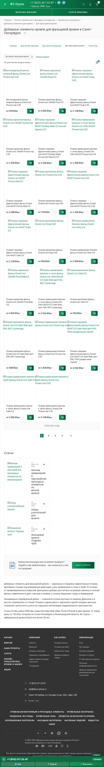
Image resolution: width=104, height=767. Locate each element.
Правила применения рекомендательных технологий (88, 672)
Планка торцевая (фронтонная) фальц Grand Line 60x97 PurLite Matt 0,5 (19, 203)
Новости (32, 643)
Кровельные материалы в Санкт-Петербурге (43, 743)
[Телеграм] (59, 2)
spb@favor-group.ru (37, 689)
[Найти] (83, 4)
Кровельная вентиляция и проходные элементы (37, 712)
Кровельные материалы (80, 712)
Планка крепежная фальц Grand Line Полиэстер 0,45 (50, 202)
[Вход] (90, 4)
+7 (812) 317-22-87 (42, 2)
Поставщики (84, 647)
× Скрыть (96, 755)
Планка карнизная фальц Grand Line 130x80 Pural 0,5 (50, 100)
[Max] (63, 2)
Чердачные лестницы (21, 716)
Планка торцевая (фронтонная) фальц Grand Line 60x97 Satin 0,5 (19, 252)
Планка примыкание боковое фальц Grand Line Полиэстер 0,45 (51, 354)
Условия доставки (61, 647)
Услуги (7, 654)
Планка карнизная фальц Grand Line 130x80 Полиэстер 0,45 (20, 151)
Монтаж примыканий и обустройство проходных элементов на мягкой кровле (39, 481)
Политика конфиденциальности (88, 664)
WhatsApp (52, 733)
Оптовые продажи (86, 651)
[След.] (71, 435)
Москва (35, 6)
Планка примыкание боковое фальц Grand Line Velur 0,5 (83, 251)
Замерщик (97, 759)
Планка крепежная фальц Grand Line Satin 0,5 (82, 300)
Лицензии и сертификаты (39, 655)
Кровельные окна (46, 716)
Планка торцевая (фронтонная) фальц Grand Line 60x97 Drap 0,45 (83, 102)
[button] (30, 111)
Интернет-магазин (26, 12)
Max (59, 733)
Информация (86, 638)
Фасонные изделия (74, 720)
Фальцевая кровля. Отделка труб (37, 539)
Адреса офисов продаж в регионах (39, 660)
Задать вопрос (83, 565)
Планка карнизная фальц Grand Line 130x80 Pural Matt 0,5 (19, 302)
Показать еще (52, 426)
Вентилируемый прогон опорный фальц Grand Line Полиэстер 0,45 (18, 102)
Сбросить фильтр (42, 57)
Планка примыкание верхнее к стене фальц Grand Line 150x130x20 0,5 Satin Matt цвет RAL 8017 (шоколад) (51, 303)
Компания (34, 638)
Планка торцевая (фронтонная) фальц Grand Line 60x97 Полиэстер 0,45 (83, 203)
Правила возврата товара (61, 656)
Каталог (8, 638)
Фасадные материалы (49, 720)
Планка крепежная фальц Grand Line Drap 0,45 (50, 251)
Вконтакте (38, 733)
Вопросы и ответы (86, 655)
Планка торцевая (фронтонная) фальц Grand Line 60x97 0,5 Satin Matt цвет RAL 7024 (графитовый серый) (83, 356)
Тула (48, 6)
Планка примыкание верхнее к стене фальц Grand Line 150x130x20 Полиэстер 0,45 (83, 151)
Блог (81, 643)
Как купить (60, 638)
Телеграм (45, 733)
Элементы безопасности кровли (76, 716)
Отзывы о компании (37, 651)
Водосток (93, 720)
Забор (52, 724)
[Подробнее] (43, 464)
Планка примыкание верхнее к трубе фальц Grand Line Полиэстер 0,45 (51, 408)
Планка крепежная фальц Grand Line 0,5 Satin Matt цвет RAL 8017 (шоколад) (20, 354)
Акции (7, 670)
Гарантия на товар (61, 651)
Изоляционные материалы (20, 720)
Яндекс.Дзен (66, 733)
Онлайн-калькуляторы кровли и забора (13, 661)
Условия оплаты (60, 643)
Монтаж (8, 643)
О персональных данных (89, 659)
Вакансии (33, 647)
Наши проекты (12, 648)
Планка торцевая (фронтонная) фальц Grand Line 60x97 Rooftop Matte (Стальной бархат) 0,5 (51, 153)
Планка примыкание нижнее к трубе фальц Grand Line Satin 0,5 (19, 408)
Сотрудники (34, 666)
